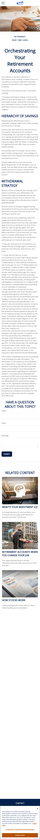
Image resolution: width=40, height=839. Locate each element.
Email (4, 423)
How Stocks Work (13, 600)
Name (4, 411)
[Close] (37, 808)
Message (5, 435)
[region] (20, 822)
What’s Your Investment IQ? (20, 507)
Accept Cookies (20, 835)
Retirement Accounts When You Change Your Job (20, 553)
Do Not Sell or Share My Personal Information (20, 829)
